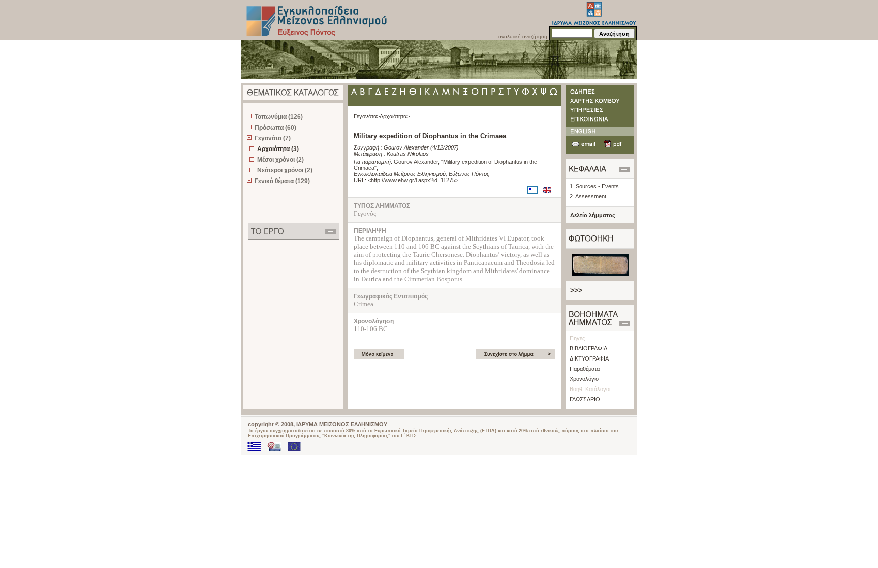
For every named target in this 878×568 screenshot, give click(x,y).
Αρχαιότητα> (395, 116)
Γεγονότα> (367, 116)
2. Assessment (588, 196)
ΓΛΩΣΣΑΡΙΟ (585, 399)
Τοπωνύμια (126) (279, 117)
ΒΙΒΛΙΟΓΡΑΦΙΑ (588, 348)
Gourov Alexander (406, 147)
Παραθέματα (585, 369)
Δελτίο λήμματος (592, 215)
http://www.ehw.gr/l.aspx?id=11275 (413, 180)
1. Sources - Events (594, 186)
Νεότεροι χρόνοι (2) (284, 170)
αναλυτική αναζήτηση (522, 36)
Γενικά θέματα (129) (282, 181)
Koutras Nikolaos (408, 154)
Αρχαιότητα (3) (278, 149)
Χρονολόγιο (584, 379)
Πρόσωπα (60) (275, 127)
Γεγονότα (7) (273, 138)
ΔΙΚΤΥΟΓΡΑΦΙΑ (589, 358)
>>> (576, 290)
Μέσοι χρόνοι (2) (280, 159)
